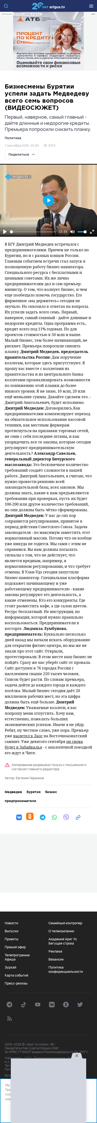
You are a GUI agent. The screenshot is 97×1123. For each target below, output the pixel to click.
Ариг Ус (48, 5)
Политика (13, 138)
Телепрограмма (17, 955)
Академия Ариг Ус (62, 939)
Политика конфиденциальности (65, 969)
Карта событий (16, 975)
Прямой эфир (15, 947)
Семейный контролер (65, 923)
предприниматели (20, 801)
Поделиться (18, 154)
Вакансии (56, 959)
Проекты (11, 939)
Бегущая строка (61, 943)
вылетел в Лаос (28, 735)
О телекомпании (61, 931)
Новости (11, 923)
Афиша (10, 959)
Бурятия (33, 792)
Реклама (55, 951)
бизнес (51, 792)
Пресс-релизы (16, 983)
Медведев (13, 792)
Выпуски (11, 931)
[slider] (33, 232)
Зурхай (10, 967)
